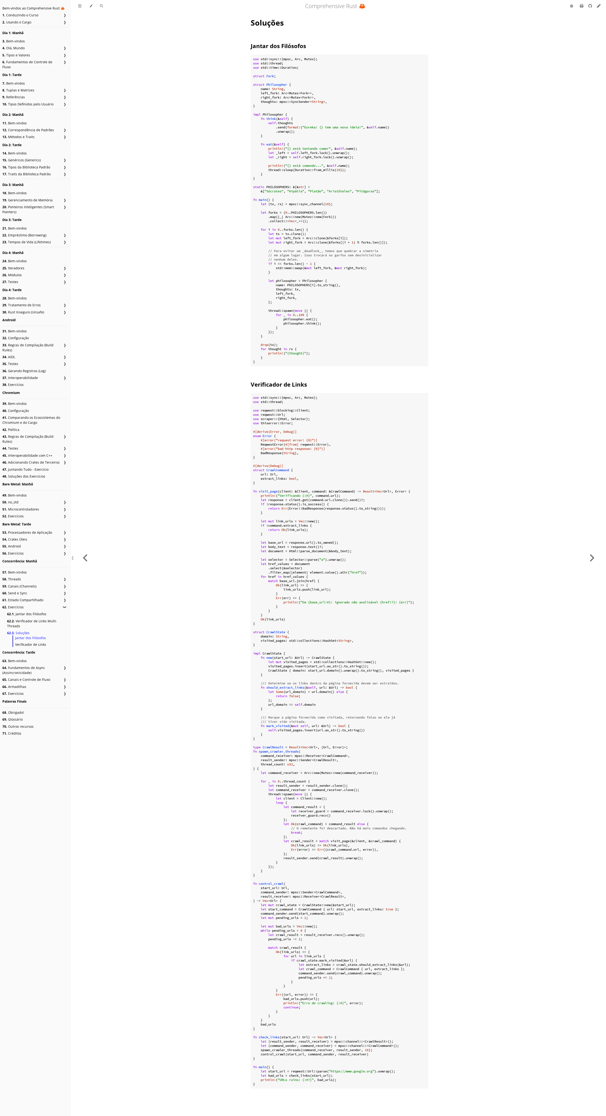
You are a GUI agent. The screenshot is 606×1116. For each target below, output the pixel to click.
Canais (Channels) (19, 586)
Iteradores (13, 268)
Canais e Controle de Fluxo (26, 679)
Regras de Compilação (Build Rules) (27, 347)
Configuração (15, 338)
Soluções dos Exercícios (23, 476)
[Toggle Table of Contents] (79, 6)
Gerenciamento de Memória (27, 200)
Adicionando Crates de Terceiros (31, 462)
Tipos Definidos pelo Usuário (27, 104)
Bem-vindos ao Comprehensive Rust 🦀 (33, 8)
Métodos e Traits (18, 137)
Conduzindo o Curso (20, 15)
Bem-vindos (13, 41)
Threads (11, 579)
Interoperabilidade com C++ (27, 455)
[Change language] (571, 6)
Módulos (12, 275)
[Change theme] (90, 6)
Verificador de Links (30, 644)
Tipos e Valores (16, 55)
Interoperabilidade (20, 377)
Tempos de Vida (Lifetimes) (26, 242)
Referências (13, 97)
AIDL (8, 357)
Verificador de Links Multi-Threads (32, 623)
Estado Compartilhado (22, 600)
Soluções (18, 633)
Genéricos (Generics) (21, 160)
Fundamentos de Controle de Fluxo (27, 64)
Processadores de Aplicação (27, 532)
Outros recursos (18, 726)
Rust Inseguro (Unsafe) (23, 312)
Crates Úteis (14, 539)
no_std (10, 502)
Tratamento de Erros (21, 305)
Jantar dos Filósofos (26, 614)
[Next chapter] (591, 558)
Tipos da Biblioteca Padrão (26, 167)
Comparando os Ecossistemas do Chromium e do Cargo (31, 420)
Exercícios (13, 384)
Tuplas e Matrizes (18, 90)
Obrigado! (13, 712)
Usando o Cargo (16, 22)
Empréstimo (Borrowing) (24, 235)
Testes (10, 282)
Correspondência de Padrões (28, 130)
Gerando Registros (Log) (24, 371)
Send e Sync (14, 593)
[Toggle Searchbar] (101, 6)
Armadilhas (14, 686)
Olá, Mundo (13, 48)
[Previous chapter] (85, 558)
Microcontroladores (20, 509)
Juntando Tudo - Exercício (25, 469)
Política (10, 429)
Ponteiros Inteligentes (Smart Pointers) (28, 209)
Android (11, 546)
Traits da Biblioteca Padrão (26, 174)
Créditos (11, 733)
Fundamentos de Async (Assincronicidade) (23, 670)
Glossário (12, 719)
